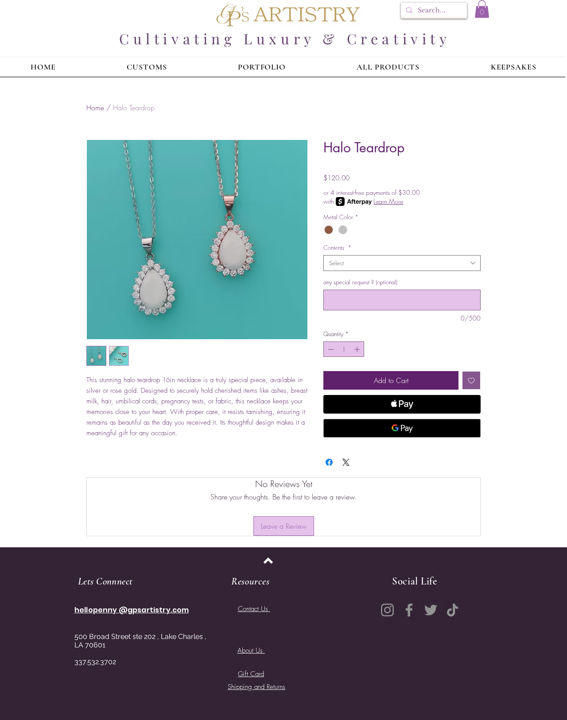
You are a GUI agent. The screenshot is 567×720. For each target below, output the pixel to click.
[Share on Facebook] (329, 462)
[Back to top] (268, 560)
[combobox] (402, 263)
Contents (337, 248)
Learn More (388, 201)
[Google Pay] (402, 428)
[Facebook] (409, 610)
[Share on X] (346, 462)
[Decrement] (330, 349)
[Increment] (358, 349)
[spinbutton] (344, 349)
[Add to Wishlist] (471, 380)
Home (95, 107)
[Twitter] (430, 610)
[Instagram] (387, 610)
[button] (481, 9)
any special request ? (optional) (360, 282)
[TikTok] (452, 610)
